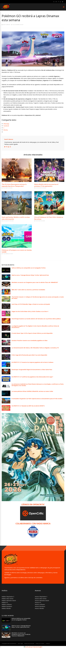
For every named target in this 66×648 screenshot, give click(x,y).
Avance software (40, 604)
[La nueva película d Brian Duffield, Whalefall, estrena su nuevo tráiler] (6, 395)
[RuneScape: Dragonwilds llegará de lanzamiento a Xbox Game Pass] (6, 374)
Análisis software (7, 604)
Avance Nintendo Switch (42, 600)
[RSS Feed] (53, 1)
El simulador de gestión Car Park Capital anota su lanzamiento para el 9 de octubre (37, 398)
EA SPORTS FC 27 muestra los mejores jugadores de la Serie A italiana (32, 362)
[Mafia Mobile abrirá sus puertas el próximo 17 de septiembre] (49, 181)
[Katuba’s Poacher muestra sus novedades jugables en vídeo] (6, 345)
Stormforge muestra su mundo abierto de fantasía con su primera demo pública (36, 319)
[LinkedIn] (60, 1)
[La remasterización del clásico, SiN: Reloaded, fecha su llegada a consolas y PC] (6, 352)
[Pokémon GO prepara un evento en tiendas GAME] (17, 247)
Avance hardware (40, 606)
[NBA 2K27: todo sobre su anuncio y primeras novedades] (6, 294)
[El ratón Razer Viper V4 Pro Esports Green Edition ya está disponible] (6, 337)
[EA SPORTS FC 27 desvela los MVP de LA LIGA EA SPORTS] (6, 410)
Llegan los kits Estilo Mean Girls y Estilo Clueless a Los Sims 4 (30, 311)
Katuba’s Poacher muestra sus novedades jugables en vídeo (29, 340)
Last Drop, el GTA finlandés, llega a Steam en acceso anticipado (31, 304)
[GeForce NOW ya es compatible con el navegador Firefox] (6, 272)
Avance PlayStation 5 (41, 596)
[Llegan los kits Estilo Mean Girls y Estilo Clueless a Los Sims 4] (6, 316)
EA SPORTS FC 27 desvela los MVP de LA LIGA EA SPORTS (28, 406)
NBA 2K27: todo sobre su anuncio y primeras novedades (28, 289)
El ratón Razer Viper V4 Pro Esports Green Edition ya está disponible (32, 333)
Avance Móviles (39, 608)
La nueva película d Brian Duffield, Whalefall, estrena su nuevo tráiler (32, 391)
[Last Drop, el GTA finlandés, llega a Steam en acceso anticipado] (6, 308)
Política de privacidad (29, 643)
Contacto (48, 643)
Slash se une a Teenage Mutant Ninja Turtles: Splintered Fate (30, 275)
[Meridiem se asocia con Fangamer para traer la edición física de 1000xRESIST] (6, 287)
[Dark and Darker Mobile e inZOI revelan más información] (17, 214)
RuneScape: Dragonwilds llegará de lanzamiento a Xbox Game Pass (32, 369)
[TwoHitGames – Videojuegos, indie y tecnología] (6, 9)
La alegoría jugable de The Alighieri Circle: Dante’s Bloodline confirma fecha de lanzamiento (35, 326)
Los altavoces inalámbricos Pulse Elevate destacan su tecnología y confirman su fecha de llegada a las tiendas (38, 384)
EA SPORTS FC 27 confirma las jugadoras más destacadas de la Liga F (32, 377)
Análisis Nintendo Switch (9, 600)
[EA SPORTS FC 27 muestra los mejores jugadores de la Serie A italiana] (6, 366)
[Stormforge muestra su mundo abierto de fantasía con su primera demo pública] (6, 323)
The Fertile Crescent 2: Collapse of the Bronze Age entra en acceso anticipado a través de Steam (38, 297)
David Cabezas (6, 24)
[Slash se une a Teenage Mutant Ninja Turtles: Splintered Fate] (6, 279)
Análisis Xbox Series (7, 598)
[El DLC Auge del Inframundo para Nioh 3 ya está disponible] (6, 359)
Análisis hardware (7, 606)
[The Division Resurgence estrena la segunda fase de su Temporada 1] (17, 181)
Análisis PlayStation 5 (8, 596)
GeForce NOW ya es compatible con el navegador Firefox (29, 268)
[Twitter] (56, 1)
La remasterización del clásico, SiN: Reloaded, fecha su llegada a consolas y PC (35, 348)
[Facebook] (58, 1)
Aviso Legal (20, 643)
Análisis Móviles (6, 608)
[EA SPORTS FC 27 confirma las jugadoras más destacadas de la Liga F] (6, 381)
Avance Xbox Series (40, 598)
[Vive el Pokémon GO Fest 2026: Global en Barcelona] (49, 214)
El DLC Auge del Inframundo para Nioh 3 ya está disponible (29, 355)
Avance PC (38, 602)
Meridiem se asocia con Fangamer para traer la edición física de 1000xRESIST (35, 282)
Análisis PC (5, 602)
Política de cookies (40, 643)
